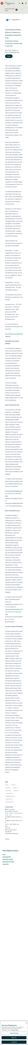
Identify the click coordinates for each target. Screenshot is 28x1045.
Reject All (14, 1037)
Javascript (5, 864)
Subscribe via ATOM (8, 861)
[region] (14, 1033)
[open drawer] (25, 3)
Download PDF (6, 857)
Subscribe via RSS (7, 859)
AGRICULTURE (9, 799)
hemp (7, 784)
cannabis (13, 784)
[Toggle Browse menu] (22, 10)
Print (3, 854)
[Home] (8, 3)
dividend (15, 787)
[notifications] (22, 3)
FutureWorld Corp (14, 52)
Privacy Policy (14, 1030)
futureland (16, 790)
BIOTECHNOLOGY (10, 802)
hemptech (8, 787)
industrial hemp (9, 793)
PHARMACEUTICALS (10, 796)
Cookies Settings (14, 1033)
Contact (7, 839)
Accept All (14, 1042)
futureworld (8, 790)
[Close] (26, 1023)
